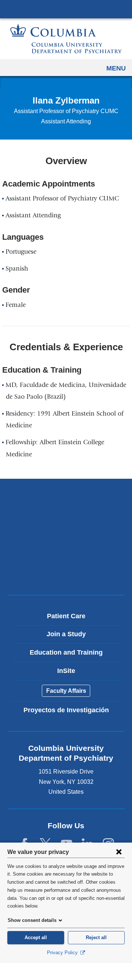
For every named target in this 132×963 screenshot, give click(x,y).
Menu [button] (116, 68)
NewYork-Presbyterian (66, 522)
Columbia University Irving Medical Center (66, 9)
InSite (66, 670)
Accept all (36, 937)
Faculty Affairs (66, 691)
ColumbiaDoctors (66, 573)
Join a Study (66, 634)
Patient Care (66, 616)
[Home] (66, 38)
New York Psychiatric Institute (66, 548)
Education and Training (66, 652)
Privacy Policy (63, 952)
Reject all (96, 937)
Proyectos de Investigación (66, 710)
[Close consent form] (119, 852)
